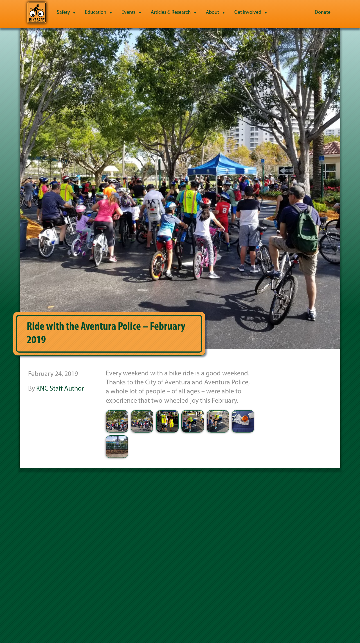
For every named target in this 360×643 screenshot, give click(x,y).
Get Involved (247, 12)
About (212, 12)
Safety (63, 12)
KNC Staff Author (60, 389)
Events (129, 12)
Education (95, 12)
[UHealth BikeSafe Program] (36, 12)
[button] (117, 421)
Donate (322, 12)
